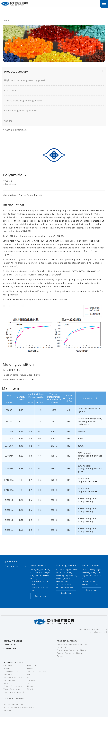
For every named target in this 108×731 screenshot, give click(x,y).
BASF (6, 683)
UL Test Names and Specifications (19, 707)
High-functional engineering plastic (25, 80)
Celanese (8, 665)
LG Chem (8, 674)
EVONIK (30, 668)
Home (6, 20)
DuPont (7, 668)
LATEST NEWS (10, 644)
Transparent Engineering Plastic (23, 100)
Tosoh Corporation (12, 689)
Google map (40, 596)
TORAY (30, 686)
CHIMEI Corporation (13, 686)
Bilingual (8, 710)
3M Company (9, 680)
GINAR (30, 689)
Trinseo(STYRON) (11, 671)
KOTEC (30, 677)
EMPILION (31, 665)
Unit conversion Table (13, 704)
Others (8, 120)
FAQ (5, 701)
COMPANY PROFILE (13, 641)
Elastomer (10, 90)
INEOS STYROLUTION (36, 671)
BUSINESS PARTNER (13, 662)
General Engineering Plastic (20, 110)
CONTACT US (10, 648)
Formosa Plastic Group (14, 677)
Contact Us (11, 566)
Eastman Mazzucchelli (14, 692)
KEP (28, 674)
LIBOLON (31, 680)
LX (28, 683)
